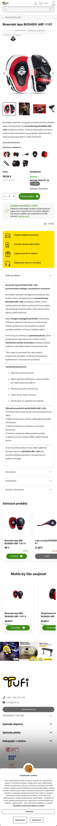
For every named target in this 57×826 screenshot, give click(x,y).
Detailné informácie (11, 142)
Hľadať (50, 9)
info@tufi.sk (12, 702)
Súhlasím (29, 811)
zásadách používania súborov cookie (28, 805)
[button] (18, 625)
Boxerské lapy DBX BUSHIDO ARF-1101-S (15, 615)
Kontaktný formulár (29, 709)
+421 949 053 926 (15, 697)
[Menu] (53, 3)
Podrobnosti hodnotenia (36, 30)
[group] (19, 607)
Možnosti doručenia (39, 189)
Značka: (12, 44)
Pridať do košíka (27, 196)
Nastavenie (20, 820)
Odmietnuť (36, 820)
